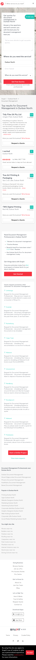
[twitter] (18, 641)
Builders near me (7, 531)
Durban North (12, 99)
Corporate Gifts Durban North (11, 516)
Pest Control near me (9, 542)
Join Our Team (18, 585)
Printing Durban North (9, 495)
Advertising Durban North (10, 505)
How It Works (18, 596)
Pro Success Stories (18, 571)
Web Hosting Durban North (10, 513)
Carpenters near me (8, 539)
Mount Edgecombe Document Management (16, 477)
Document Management (10, 101)
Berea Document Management (12, 485)
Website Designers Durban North (12, 500)
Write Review (26, 138)
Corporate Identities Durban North (13, 508)
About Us (18, 582)
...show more (7, 134)
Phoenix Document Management (12, 480)
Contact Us (18, 604)
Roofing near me (7, 536)
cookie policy (19, 655)
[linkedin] (23, 641)
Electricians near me (8, 550)
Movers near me (7, 529)
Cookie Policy (25, 635)
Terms (8, 635)
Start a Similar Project (18, 453)
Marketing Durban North (10, 503)
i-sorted (6, 151)
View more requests (18, 458)
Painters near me (7, 534)
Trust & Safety (18, 599)
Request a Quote (18, 143)
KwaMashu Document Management (13, 482)
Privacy (15, 635)
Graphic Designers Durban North (12, 511)
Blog (18, 588)
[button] (33, 3)
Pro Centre (18, 574)
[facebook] (13, 641)
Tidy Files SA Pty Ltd (12, 114)
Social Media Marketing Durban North (14, 519)
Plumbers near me (8, 544)
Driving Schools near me (9, 553)
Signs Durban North (8, 498)
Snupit (4, 99)
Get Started (18, 274)
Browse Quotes (18, 566)
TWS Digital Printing (12, 207)
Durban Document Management (12, 474)
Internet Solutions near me (10, 547)
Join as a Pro (18, 569)
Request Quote (18, 602)
